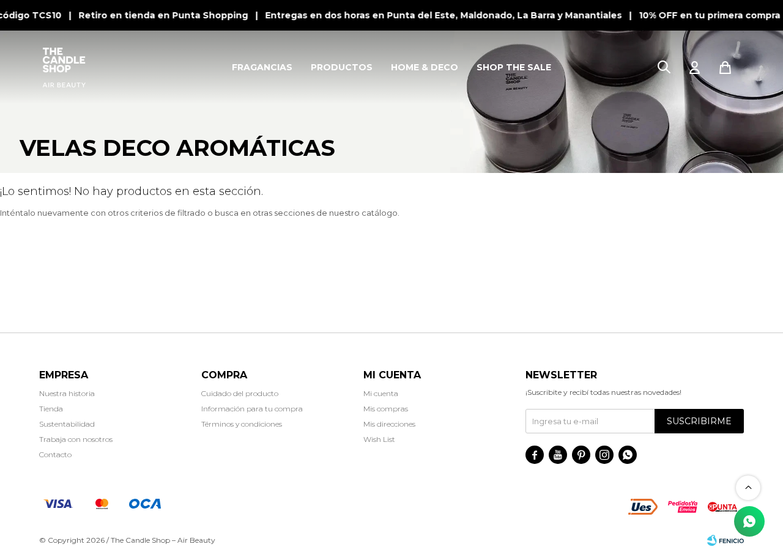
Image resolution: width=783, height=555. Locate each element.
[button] (663, 67)
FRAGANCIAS (262, 67)
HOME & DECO (424, 67)
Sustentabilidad (67, 423)
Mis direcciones (389, 423)
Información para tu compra (252, 408)
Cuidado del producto (239, 393)
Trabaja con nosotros (76, 439)
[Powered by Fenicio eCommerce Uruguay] (725, 540)
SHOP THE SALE (514, 67)
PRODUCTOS (342, 67)
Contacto (55, 454)
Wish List (379, 439)
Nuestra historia (67, 393)
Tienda (51, 408)
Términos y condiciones (241, 423)
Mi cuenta (380, 393)
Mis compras (385, 408)
